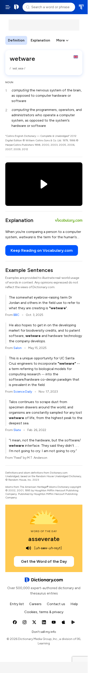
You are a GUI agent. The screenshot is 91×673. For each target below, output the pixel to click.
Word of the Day (44, 531)
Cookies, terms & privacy (43, 612)
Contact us (56, 604)
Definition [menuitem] (16, 40)
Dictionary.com (16, 7)
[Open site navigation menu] (8, 7)
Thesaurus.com (81, 7)
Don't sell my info (44, 632)
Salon (17, 348)
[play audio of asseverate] (28, 548)
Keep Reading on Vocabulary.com (42, 250)
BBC (16, 315)
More (60, 40)
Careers (35, 604)
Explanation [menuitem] (40, 40)
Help (74, 604)
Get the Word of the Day (44, 561)
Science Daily (22, 392)
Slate (17, 430)
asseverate (44, 539)
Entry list (17, 604)
